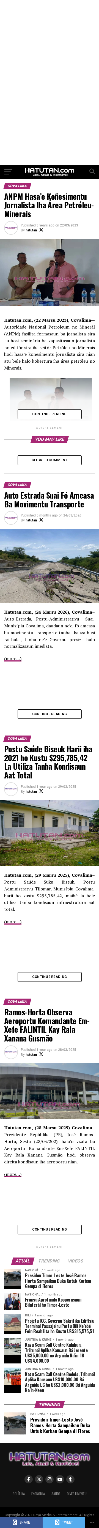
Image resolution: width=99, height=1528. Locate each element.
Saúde (55, 1493)
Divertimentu (77, 1493)
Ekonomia (38, 1493)
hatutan (31, 230)
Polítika (19, 1493)
